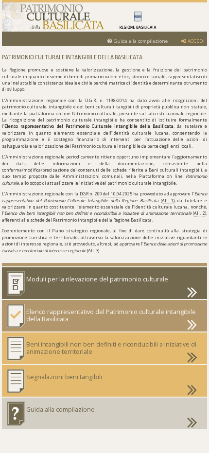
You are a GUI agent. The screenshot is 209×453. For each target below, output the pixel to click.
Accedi (195, 41)
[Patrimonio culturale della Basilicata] (104, 17)
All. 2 (199, 213)
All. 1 (168, 200)
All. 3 (93, 250)
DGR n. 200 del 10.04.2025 (106, 194)
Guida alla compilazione (140, 41)
